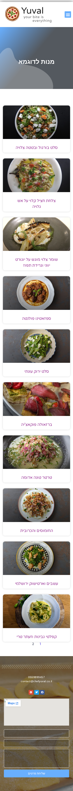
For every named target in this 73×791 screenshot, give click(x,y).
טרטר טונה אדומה (36, 477)
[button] (68, 14)
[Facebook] (42, 692)
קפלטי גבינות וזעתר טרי (37, 637)
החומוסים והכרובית (36, 530)
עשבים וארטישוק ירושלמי (36, 583)
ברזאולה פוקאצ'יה (36, 424)
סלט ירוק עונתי (36, 371)
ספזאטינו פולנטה (36, 318)
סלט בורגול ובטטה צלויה (37, 147)
